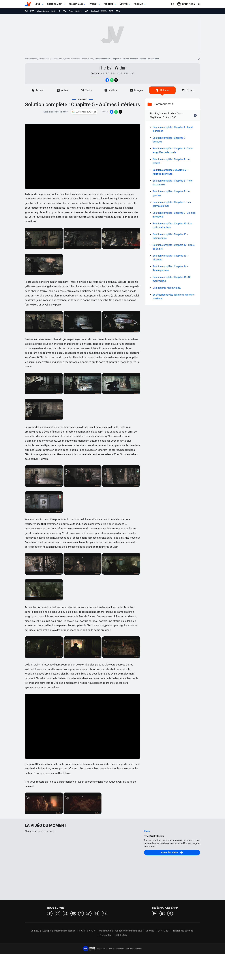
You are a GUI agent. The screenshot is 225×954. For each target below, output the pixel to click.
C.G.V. (92, 930)
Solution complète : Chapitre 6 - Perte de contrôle (172, 182)
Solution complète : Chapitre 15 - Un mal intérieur (172, 279)
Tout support (97, 73)
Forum (190, 90)
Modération (105, 930)
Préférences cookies (182, 930)
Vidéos (124, 4)
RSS (117, 935)
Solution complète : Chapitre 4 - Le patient (171, 161)
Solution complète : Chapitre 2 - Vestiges (169, 139)
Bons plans (76, 4)
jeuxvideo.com (31, 59)
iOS (86, 11)
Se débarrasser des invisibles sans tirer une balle (173, 296)
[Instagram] (65, 913)
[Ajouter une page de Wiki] (199, 58)
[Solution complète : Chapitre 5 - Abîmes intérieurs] (43, 238)
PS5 (32, 11)
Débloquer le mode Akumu (167, 287)
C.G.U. (82, 930)
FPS (118, 11)
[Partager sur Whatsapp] (112, 80)
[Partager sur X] (116, 80)
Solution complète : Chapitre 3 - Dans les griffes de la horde (173, 150)
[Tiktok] (89, 913)
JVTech (93, 4)
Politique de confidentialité (128, 930)
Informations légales (64, 930)
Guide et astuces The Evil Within (79, 59)
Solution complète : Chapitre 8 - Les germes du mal (172, 204)
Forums (138, 4)
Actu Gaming (54, 4)
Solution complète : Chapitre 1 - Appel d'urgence (173, 129)
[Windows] (170, 913)
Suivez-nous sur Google (86, 112)
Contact (35, 930)
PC (26, 11)
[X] (57, 913)
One (71, 11)
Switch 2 (55, 11)
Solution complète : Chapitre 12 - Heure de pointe (174, 247)
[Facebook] (49, 913)
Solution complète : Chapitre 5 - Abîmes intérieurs (170, 172)
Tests (88, 90)
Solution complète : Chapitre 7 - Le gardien (171, 193)
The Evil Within (57, 59)
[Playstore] (154, 913)
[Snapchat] (104, 913)
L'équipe (46, 930)
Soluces (164, 90)
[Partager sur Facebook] (107, 80)
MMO (104, 11)
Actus (64, 90)
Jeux (38, 4)
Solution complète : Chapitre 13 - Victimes (170, 257)
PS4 (64, 11)
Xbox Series (43, 11)
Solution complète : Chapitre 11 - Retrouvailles (170, 236)
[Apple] (162, 913)
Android (95, 11)
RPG (111, 11)
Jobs (125, 935)
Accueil (40, 90)
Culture (108, 4)
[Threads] (96, 913)
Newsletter (105, 935)
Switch (78, 11)
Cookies (150, 930)
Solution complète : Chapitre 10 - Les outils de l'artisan (172, 225)
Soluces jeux (44, 59)
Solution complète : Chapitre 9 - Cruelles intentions (174, 214)
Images (138, 90)
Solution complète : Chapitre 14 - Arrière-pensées (170, 268)
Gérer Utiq (163, 930)
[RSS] (81, 913)
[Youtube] (73, 913)
